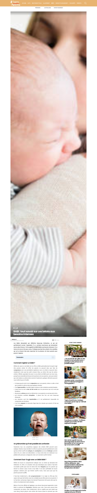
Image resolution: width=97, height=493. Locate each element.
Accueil (24, 3)
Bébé (52, 3)
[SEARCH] (85, 3)
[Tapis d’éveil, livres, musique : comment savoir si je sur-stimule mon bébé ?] (75, 392)
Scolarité (72, 3)
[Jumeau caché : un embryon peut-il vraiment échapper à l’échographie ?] (75, 372)
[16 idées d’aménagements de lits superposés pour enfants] (75, 482)
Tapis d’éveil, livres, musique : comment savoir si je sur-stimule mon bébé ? (75, 401)
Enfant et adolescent (62, 3)
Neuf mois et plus (36, 3)
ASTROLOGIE (47, 8)
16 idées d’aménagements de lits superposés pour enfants (75, 491)
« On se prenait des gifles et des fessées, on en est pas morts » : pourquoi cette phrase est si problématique (74, 361)
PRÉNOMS (37, 8)
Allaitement (46, 3)
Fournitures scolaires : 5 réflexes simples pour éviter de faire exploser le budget (74, 421)
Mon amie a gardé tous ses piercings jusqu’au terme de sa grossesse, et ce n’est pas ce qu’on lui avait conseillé (74, 442)
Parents (79, 3)
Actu (29, 3)
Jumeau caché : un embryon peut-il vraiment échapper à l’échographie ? (73, 381)
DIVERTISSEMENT (58, 8)
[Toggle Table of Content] (52, 357)
